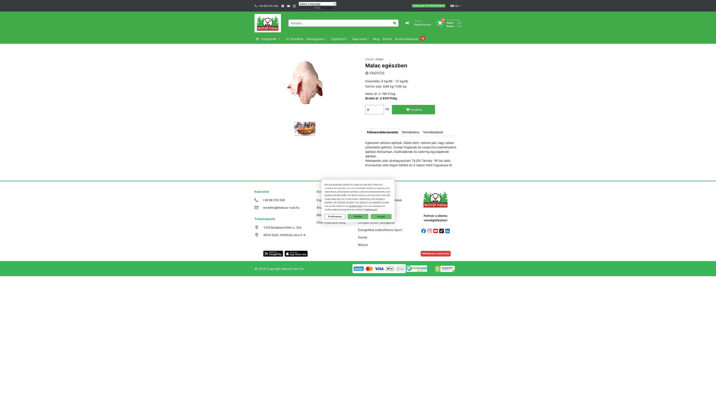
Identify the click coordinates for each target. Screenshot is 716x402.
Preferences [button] (370, 209)
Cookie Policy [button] (355, 206)
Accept (381, 216)
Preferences (335, 216)
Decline (358, 216)
